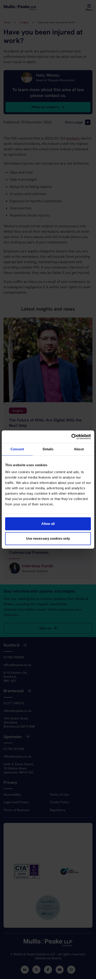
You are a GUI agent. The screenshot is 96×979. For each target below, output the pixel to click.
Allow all (48, 524)
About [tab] (79, 449)
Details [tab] (48, 449)
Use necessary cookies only (48, 538)
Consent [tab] (17, 449)
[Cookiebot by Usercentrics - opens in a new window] (71, 437)
